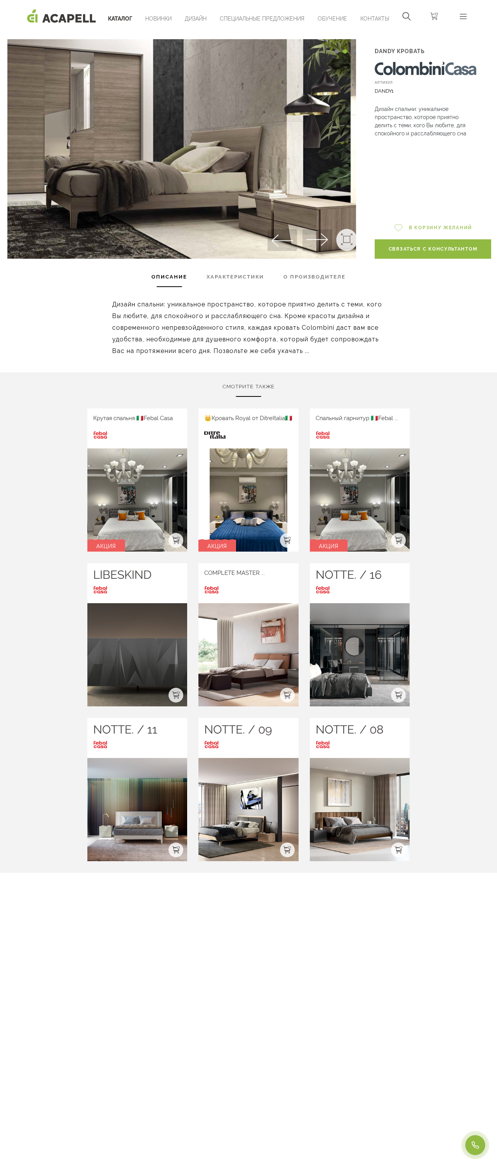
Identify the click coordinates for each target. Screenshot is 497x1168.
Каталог (120, 19)
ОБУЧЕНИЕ (332, 19)
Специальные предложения (262, 19)
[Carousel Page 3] (353, 51)
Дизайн (196, 19)
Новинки (158, 19)
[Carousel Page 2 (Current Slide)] (345, 51)
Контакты (374, 19)
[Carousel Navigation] (181, 36)
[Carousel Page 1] (337, 51)
